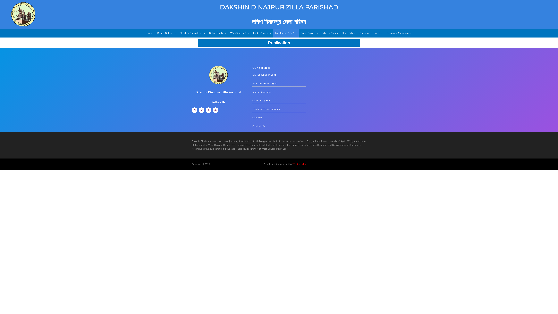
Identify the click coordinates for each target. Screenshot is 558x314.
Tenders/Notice (260, 33)
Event (377, 33)
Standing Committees (191, 33)
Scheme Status (330, 33)
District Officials (165, 33)
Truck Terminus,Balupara (266, 109)
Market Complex (261, 92)
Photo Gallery (348, 33)
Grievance (365, 33)
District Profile (216, 33)
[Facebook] (194, 110)
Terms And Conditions (398, 33)
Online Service (308, 33)
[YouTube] (215, 110)
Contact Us (258, 126)
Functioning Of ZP (284, 33)
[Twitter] (201, 110)
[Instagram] (208, 110)
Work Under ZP (238, 33)
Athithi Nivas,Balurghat (265, 83)
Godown (257, 117)
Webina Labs (299, 164)
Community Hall (261, 100)
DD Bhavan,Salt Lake (264, 74)
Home (150, 33)
